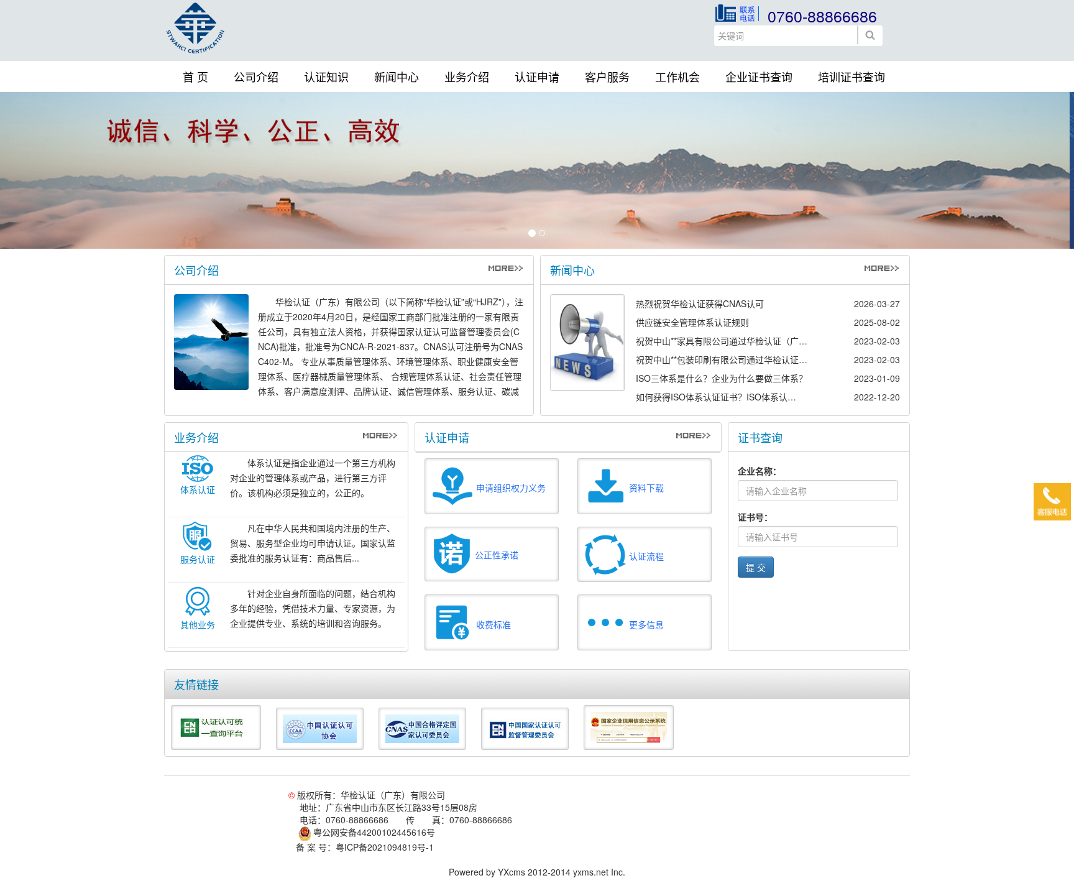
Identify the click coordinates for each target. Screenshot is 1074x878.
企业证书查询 (758, 76)
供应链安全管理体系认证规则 (692, 322)
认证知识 (326, 76)
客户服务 (607, 76)
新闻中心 (396, 76)
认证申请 (537, 76)
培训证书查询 (851, 76)
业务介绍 (466, 76)
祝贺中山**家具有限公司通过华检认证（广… (721, 341)
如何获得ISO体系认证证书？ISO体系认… (716, 396)
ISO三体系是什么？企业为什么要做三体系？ (721, 378)
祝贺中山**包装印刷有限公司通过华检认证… (721, 359)
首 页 (195, 76)
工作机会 (677, 76)
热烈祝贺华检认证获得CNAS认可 (700, 303)
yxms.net (590, 872)
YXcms (511, 872)
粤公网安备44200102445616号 (373, 832)
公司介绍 (256, 76)
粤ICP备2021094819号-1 (385, 847)
